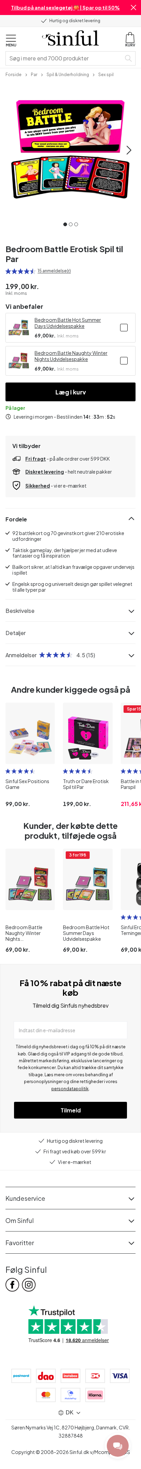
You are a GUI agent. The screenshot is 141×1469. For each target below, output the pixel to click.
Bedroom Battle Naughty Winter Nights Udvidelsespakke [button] (71, 356)
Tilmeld (71, 1110)
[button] (133, 7)
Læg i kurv (70, 392)
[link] (13, 74)
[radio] (8, 271)
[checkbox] (124, 327)
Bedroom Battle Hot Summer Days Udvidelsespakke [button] (68, 323)
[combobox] (65, 58)
